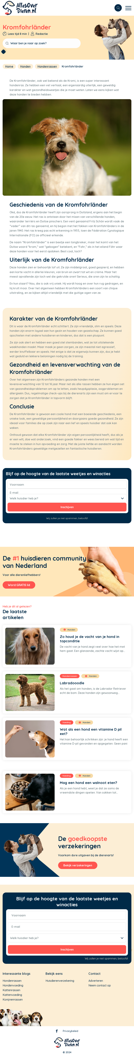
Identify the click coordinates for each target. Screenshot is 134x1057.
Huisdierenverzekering (60, 980)
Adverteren (95, 980)
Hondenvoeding (13, 985)
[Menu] (126, 9)
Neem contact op (99, 985)
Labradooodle (72, 683)
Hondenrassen (12, 980)
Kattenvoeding (12, 995)
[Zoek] (116, 8)
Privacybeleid (70, 1031)
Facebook (57, 1032)
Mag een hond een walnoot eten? (88, 782)
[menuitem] (116, 8)
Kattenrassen (11, 990)
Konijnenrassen (13, 999)
